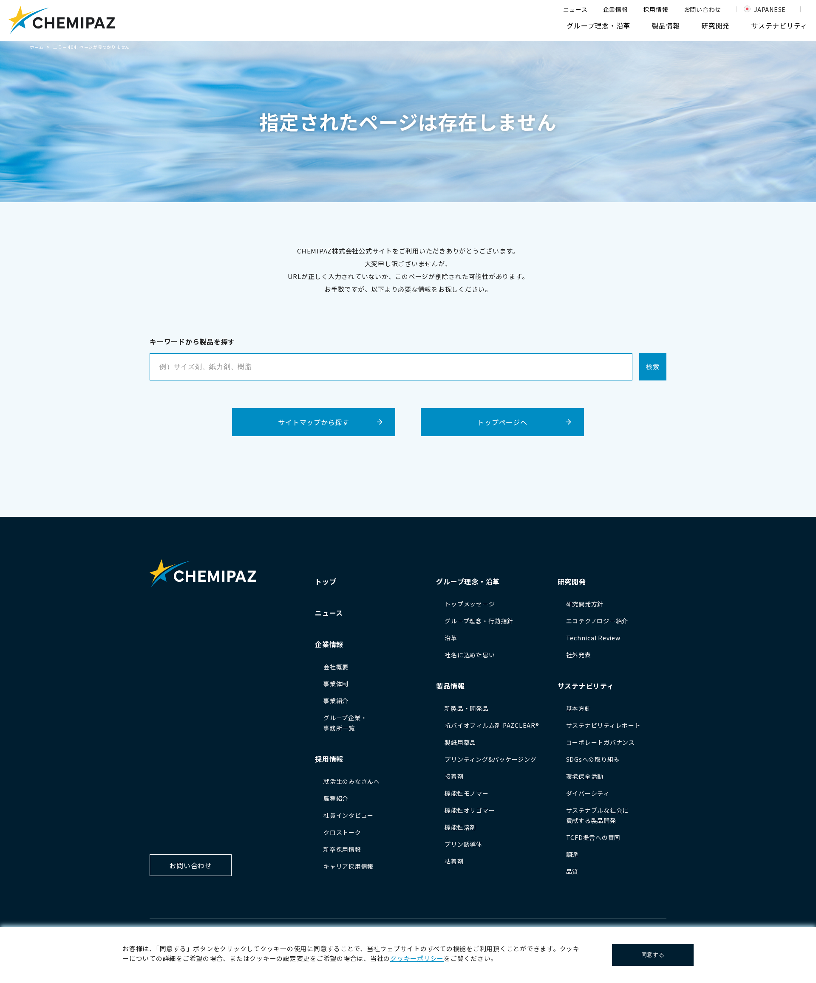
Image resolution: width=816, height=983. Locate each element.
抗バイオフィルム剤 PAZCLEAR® (492, 725)
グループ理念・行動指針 (479, 621)
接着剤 (454, 776)
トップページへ (502, 422)
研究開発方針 (585, 604)
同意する (653, 955)
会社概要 (335, 666)
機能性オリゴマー (470, 810)
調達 (572, 854)
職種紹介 (335, 798)
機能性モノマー (466, 793)
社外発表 (578, 655)
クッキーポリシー (417, 958)
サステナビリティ (779, 25)
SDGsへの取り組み (593, 759)
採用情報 (656, 9)
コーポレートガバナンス (600, 742)
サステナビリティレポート (603, 725)
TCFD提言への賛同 (593, 837)
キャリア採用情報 (348, 866)
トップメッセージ (470, 604)
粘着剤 (454, 861)
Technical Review (593, 638)
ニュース (575, 9)
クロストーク (342, 832)
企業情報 (615, 9)
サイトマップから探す (313, 422)
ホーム (36, 47)
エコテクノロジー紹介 (597, 621)
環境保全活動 (585, 776)
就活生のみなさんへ (351, 781)
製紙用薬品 (460, 742)
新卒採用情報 (342, 849)
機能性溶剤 (460, 827)
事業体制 (335, 683)
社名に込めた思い (470, 655)
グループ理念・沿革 (598, 25)
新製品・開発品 (466, 708)
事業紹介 (335, 700)
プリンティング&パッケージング (490, 759)
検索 (653, 366)
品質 (572, 871)
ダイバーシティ (587, 793)
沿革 (451, 638)
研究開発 (715, 25)
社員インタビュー (348, 815)
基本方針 (578, 708)
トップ (325, 581)
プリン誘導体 (463, 844)
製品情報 (666, 25)
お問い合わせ (703, 9)
